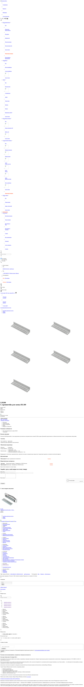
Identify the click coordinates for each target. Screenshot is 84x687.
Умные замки (5, 195)
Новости (4, 554)
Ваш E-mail (11, 472)
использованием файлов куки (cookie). (42, 650)
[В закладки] (0, 413)
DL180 (7, 509)
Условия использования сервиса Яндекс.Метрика (10, 678)
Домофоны (5, 60)
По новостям (4, 259)
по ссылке (29, 676)
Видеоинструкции (6, 549)
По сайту (3, 260)
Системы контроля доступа (5, 307)
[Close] (0, 577)
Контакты (5, 552)
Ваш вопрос (2, 477)
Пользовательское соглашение (9, 560)
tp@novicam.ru (47, 574)
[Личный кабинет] (1, 291)
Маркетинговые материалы (8, 535)
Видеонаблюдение (6, 22)
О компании (5, 553)
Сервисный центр (6, 540)
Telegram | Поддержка (4, 420)
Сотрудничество (6, 556)
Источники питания (7, 118)
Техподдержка (5, 545)
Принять (2, 651)
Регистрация (2, 589)
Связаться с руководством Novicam (9, 561)
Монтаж (4, 542)
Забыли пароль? (3, 587)
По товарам (4, 258)
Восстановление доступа (7, 548)
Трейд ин (4, 539)
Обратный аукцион (6, 530)
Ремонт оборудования (7, 547)
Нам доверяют (5, 558)
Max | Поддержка (3, 419)
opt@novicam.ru (27, 574)
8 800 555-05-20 (20, 574)
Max (38, 574)
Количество (2, 409)
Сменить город (3, 289)
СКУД (4, 79)
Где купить (5, 555)
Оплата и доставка (6, 541)
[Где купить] (1, 284)
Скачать (49, 458)
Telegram (42, 574)
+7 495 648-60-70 (13, 574)
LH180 (4, 312)
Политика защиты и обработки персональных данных (13, 559)
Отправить (3, 483)
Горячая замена (6, 538)
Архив (4, 531)
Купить (2, 412)
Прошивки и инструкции (8, 534)
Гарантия (4, 546)
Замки (4, 311)
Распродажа (5, 211)
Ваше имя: (2, 471)
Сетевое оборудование (7, 140)
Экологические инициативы (8, 557)
